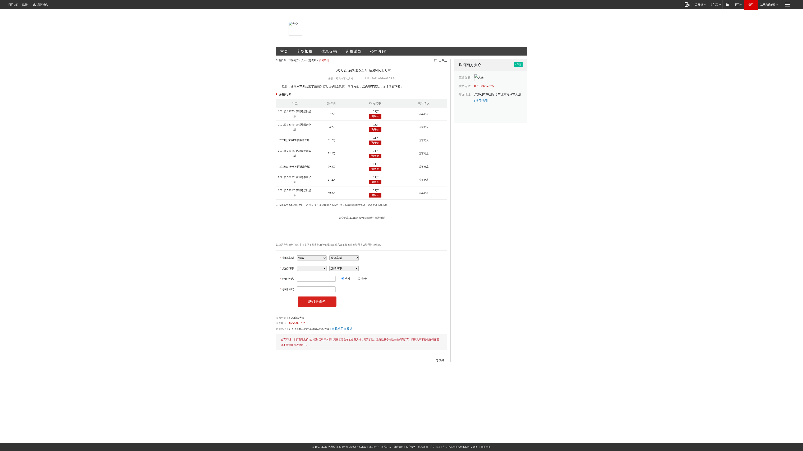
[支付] (727, 4)
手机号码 (287, 289)
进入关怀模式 (40, 4)
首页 (284, 51)
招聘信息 (398, 446)
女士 (364, 278)
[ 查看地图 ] (337, 328)
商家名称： (282, 317)
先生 (348, 278)
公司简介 (374, 446)
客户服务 (411, 446)
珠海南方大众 (296, 60)
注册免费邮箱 (767, 4)
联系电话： (282, 323)
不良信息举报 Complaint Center (460, 446)
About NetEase (357, 446)
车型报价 (305, 51)
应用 (24, 4)
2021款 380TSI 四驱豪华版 (294, 140)
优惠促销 (329, 51)
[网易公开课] (700, 4)
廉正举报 (486, 446)
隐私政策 (423, 446)
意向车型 (287, 258)
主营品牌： (466, 77)
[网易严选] (715, 4)
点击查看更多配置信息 (288, 205)
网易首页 (13, 4)
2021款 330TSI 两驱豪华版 (294, 166)
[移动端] (687, 4)
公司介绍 (378, 51)
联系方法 (386, 446)
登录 (750, 4)
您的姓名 (287, 278)
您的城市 (287, 268)
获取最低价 (317, 302)
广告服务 (435, 446)
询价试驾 (354, 51)
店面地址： (282, 328)
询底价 (375, 116)
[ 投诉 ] (349, 328)
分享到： (441, 360)
